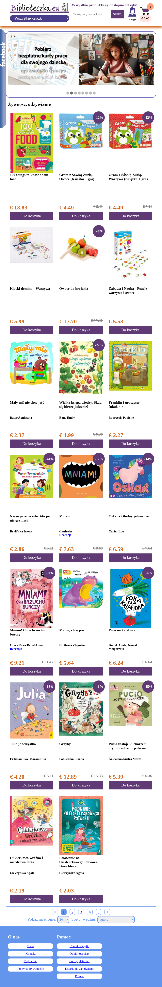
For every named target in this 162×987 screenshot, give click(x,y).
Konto (132, 20)
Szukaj (117, 14)
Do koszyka (32, 216)
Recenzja (65, 535)
